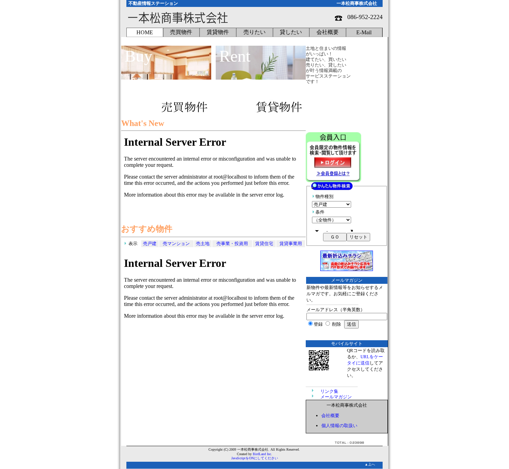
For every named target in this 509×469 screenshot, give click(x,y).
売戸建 (150, 243)
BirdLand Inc (262, 454)
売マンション (176, 243)
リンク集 (329, 391)
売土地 (202, 243)
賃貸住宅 (264, 243)
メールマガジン (336, 396)
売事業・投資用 (232, 243)
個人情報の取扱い (339, 425)
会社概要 (330, 415)
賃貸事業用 (290, 243)
